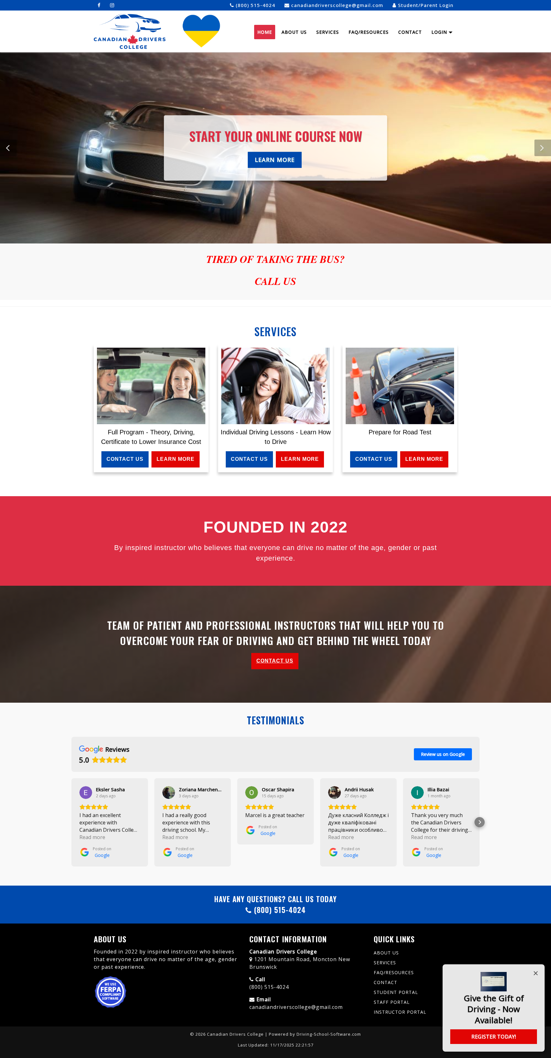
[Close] (536, 973)
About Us (294, 32)
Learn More (275, 159)
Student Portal (396, 992)
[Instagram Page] (112, 5)
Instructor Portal (400, 1012)
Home (264, 32)
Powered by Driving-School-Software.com (315, 1034)
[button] (542, 148)
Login (440, 32)
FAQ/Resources (369, 32)
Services (327, 32)
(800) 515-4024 (254, 5)
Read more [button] (92, 837)
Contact (410, 32)
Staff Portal (392, 1002)
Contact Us (125, 459)
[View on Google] (85, 792)
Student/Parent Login (424, 5)
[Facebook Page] (99, 5)
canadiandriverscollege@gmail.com (336, 5)
